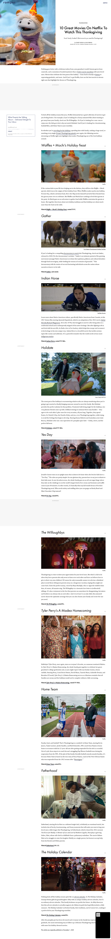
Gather (48, 272)
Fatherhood (50, 846)
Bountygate (78, 759)
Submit (10, 131)
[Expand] (97, 914)
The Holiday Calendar (53, 915)
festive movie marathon (85, 72)
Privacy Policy (10, 134)
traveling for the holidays (61, 130)
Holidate (49, 428)
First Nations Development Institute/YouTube (95, 249)
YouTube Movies (102, 313)
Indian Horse (50, 341)
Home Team (50, 764)
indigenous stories (47, 336)
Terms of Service (28, 133)
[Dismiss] (108, 914)
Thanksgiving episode (66, 133)
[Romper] (9, 3)
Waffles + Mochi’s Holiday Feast (56, 209)
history (97, 74)
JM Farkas (89, 42)
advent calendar (79, 897)
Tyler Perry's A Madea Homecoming (57, 683)
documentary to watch (71, 253)
